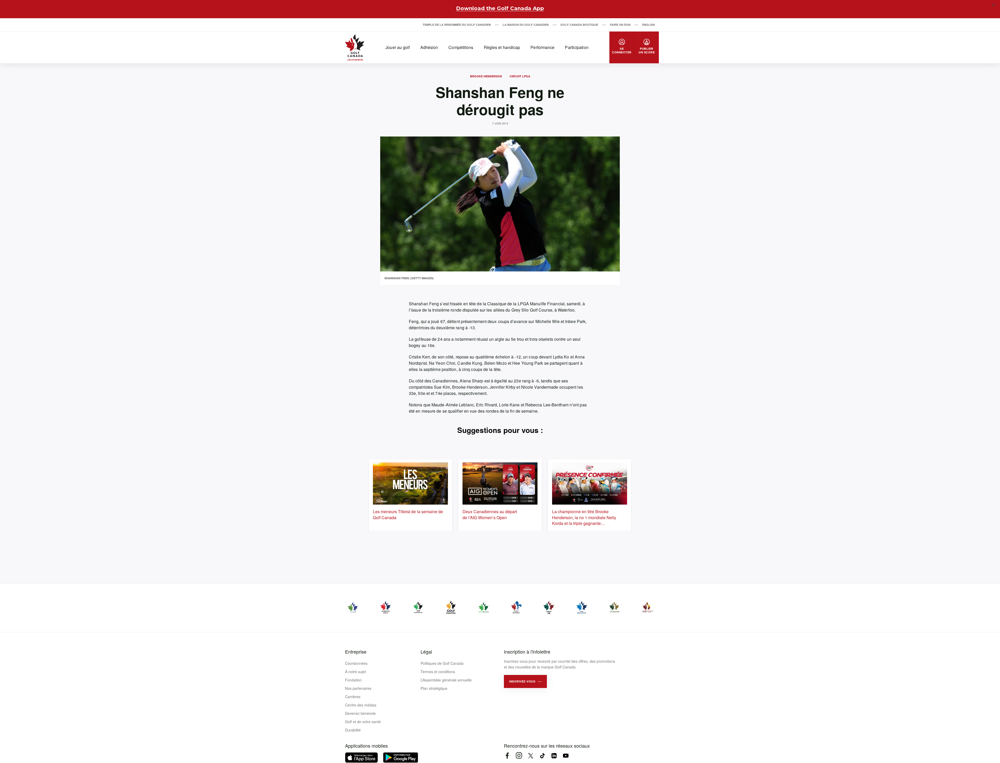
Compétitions (460, 47)
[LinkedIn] (554, 755)
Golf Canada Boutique (579, 25)
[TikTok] (542, 755)
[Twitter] (530, 755)
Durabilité (353, 730)
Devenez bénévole (360, 713)
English (648, 25)
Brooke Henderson (486, 76)
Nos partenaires (358, 688)
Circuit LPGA (520, 76)
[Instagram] (519, 755)
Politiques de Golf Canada (442, 663)
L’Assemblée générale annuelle (446, 680)
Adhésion (429, 47)
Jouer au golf (397, 47)
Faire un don (620, 25)
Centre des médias (360, 705)
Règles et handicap (502, 47)
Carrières (352, 696)
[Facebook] (507, 755)
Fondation (353, 680)
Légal (426, 651)
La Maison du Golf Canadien (526, 25)
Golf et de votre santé (363, 721)
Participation (576, 47)
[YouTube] (565, 755)
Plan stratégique (434, 688)
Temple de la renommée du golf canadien (457, 25)
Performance (542, 47)
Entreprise (355, 651)
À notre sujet (355, 671)
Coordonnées (356, 663)
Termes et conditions (438, 671)
